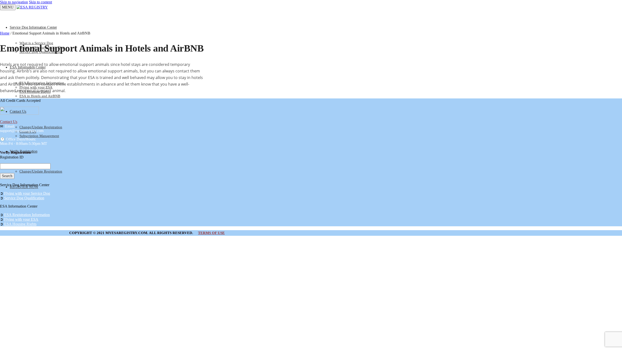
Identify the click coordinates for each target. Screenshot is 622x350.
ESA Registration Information (27, 215)
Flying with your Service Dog (27, 193)
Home (4, 33)
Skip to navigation (14, 2)
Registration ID (12, 157)
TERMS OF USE (211, 233)
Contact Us (8, 122)
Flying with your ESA (21, 219)
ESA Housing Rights (20, 224)
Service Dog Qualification (24, 198)
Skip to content (40, 2)
